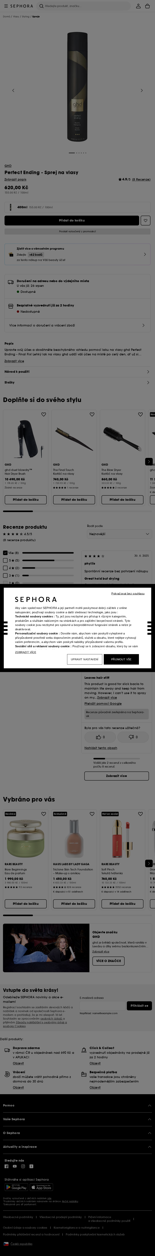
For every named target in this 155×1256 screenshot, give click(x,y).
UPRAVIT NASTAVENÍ (84, 659)
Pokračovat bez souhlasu (127, 593)
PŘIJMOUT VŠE (121, 659)
